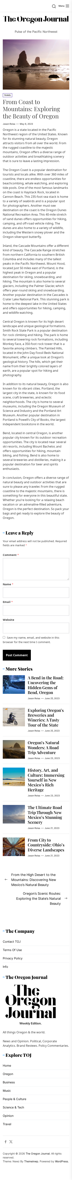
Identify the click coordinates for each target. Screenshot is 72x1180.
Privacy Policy (13, 958)
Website (8, 620)
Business (9, 1082)
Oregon (8, 1074)
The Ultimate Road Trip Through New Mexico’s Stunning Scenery (45, 815)
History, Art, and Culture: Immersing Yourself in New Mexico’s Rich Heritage (46, 779)
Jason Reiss (9, 123)
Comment (11, 555)
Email (8, 602)
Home (7, 1065)
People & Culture (14, 1099)
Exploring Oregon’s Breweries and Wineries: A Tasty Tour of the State (46, 717)
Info (5, 966)
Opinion (8, 1116)
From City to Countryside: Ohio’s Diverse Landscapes (46, 845)
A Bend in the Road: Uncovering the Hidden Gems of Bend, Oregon (46, 685)
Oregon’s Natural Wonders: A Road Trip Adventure (43, 747)
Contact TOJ (12, 941)
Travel (7, 95)
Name (8, 584)
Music (7, 1090)
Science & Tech (13, 1107)
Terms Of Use (12, 950)
